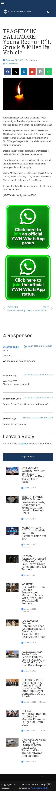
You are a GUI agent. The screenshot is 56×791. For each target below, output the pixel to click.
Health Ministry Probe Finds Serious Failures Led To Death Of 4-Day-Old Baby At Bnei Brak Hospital (34, 659)
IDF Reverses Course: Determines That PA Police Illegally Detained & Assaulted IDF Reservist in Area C (34, 629)
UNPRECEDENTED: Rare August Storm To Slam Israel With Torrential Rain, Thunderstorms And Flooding (34, 748)
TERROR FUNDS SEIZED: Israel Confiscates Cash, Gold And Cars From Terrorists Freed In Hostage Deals (33, 505)
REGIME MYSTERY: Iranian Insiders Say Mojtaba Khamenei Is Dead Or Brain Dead (34, 718)
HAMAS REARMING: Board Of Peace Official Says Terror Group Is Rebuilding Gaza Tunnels (34, 563)
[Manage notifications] (49, 784)
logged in (23, 443)
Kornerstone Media (40, 788)
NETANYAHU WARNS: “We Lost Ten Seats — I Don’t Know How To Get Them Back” (34, 475)
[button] (2, 2)
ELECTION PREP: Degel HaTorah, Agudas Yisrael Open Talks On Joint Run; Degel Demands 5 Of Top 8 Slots (33, 688)
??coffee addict (11, 347)
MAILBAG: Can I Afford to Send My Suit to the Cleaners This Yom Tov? (34, 533)
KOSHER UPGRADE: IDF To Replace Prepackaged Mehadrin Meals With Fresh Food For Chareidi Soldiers (33, 594)
